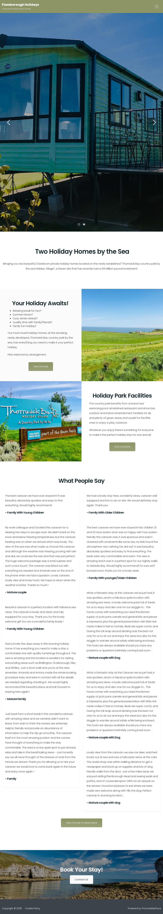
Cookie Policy (32, 908)
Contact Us (81, 879)
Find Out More (122, 446)
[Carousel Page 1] (79, 224)
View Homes (40, 366)
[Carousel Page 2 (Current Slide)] (84, 224)
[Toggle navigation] (156, 6)
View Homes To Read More (81, 822)
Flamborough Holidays (20, 5)
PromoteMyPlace (151, 908)
